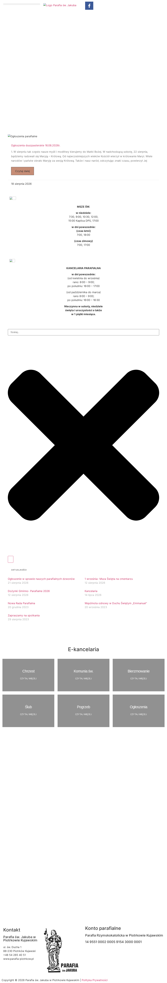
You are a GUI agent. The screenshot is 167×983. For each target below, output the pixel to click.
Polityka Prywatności (95, 980)
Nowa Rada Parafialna (21, 603)
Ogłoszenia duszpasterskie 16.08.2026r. (35, 145)
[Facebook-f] (89, 6)
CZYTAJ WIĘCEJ (28, 678)
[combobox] (83, 332)
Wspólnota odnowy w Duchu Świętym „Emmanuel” (116, 603)
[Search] (10, 559)
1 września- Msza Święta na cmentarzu (109, 578)
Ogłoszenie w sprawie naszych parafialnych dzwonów (41, 578)
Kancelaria (91, 591)
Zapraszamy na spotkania (24, 615)
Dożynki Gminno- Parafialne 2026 (29, 591)
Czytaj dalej (22, 171)
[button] (21, 4)
